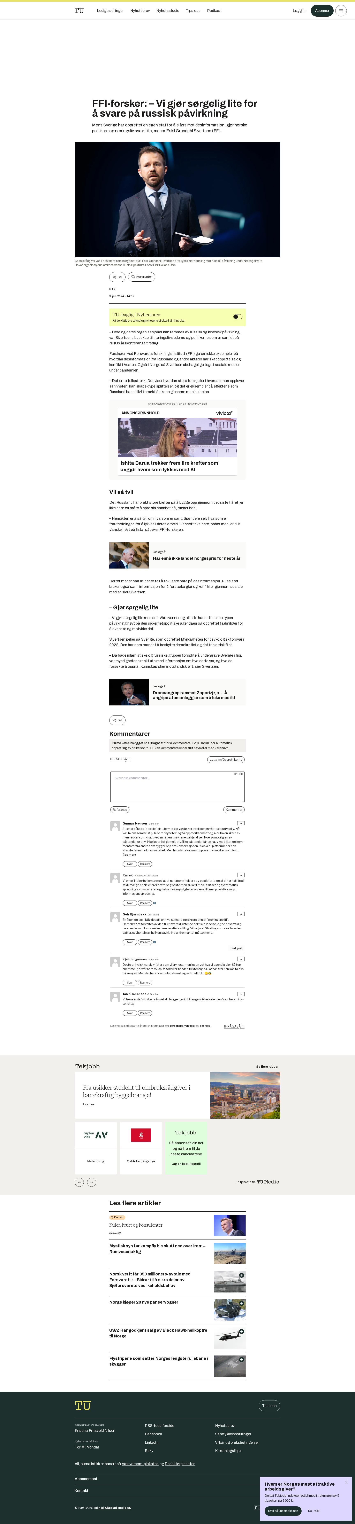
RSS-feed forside (159, 1426)
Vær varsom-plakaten (140, 1464)
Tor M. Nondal (87, 1447)
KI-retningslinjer (228, 1451)
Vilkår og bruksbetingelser (237, 1442)
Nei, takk (313, 1511)
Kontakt (81, 1491)
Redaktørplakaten (180, 1464)
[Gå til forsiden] (79, 10)
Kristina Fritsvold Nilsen (95, 1431)
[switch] (237, 316)
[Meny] (341, 10)
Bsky (149, 1451)
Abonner (322, 11)
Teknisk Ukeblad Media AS (112, 1507)
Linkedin (152, 1442)
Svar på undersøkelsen (283, 1511)
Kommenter (144, 276)
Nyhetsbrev (225, 1426)
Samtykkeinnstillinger (233, 1434)
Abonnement (86, 1479)
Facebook (153, 1434)
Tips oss (269, 1406)
